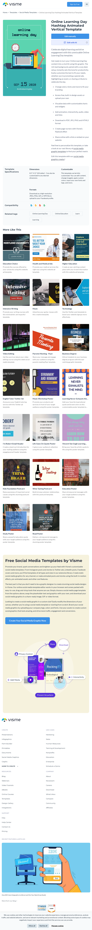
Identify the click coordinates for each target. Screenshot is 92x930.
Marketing (50, 735)
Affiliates (49, 808)
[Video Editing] (16, 337)
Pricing (4, 831)
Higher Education (69, 263)
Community (50, 803)
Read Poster (38, 534)
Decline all (43, 926)
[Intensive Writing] (16, 292)
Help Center (6, 822)
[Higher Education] (75, 247)
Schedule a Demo (53, 766)
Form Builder (7, 744)
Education (50, 757)
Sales (48, 739)
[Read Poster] (46, 517)
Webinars (5, 781)
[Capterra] (42, 906)
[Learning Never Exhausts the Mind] (75, 382)
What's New (50, 794)
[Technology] (75, 292)
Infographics (7, 739)
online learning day (40, 214)
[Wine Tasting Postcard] (46, 472)
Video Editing (8, 353)
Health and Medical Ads (43, 263)
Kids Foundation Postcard (14, 489)
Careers (49, 785)
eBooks (5, 790)
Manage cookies (57, 926)
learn (77, 214)
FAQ (3, 818)
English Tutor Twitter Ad (13, 398)
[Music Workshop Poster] (46, 382)
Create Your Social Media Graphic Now (27, 620)
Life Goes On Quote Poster (44, 443)
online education (61, 214)
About (48, 776)
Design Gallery (7, 803)
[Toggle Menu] (86, 4)
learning (35, 220)
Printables (6, 748)
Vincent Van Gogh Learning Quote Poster (73, 443)
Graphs (4, 762)
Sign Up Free (74, 4)
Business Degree (69, 353)
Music (35, 308)
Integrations (6, 808)
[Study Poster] (16, 517)
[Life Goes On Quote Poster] (46, 427)
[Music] (46, 292)
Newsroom (50, 781)
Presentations (7, 735)
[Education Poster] (75, 472)
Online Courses (8, 794)
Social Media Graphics (10, 757)
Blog (4, 776)
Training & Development (55, 748)
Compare (49, 799)
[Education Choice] (16, 247)
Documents (6, 753)
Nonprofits (50, 753)
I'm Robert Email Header (13, 443)
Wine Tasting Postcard (42, 489)
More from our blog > (9, 901)
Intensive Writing (10, 308)
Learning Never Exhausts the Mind (74, 398)
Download (50, 790)
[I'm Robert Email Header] (16, 427)
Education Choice (10, 263)
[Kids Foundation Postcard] (16, 472)
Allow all (32, 926)
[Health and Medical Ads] (46, 247)
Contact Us (6, 827)
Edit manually (70, 36)
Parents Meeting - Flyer (43, 353)
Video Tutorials (7, 785)
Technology (67, 308)
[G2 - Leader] (51, 906)
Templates (6, 799)
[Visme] (12, 4)
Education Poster (69, 489)
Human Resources (53, 744)
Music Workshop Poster (43, 398)
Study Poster (8, 534)
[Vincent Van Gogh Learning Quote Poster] (75, 427)
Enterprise (50, 762)
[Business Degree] (75, 337)
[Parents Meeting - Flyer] (46, 337)
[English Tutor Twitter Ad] (16, 382)
